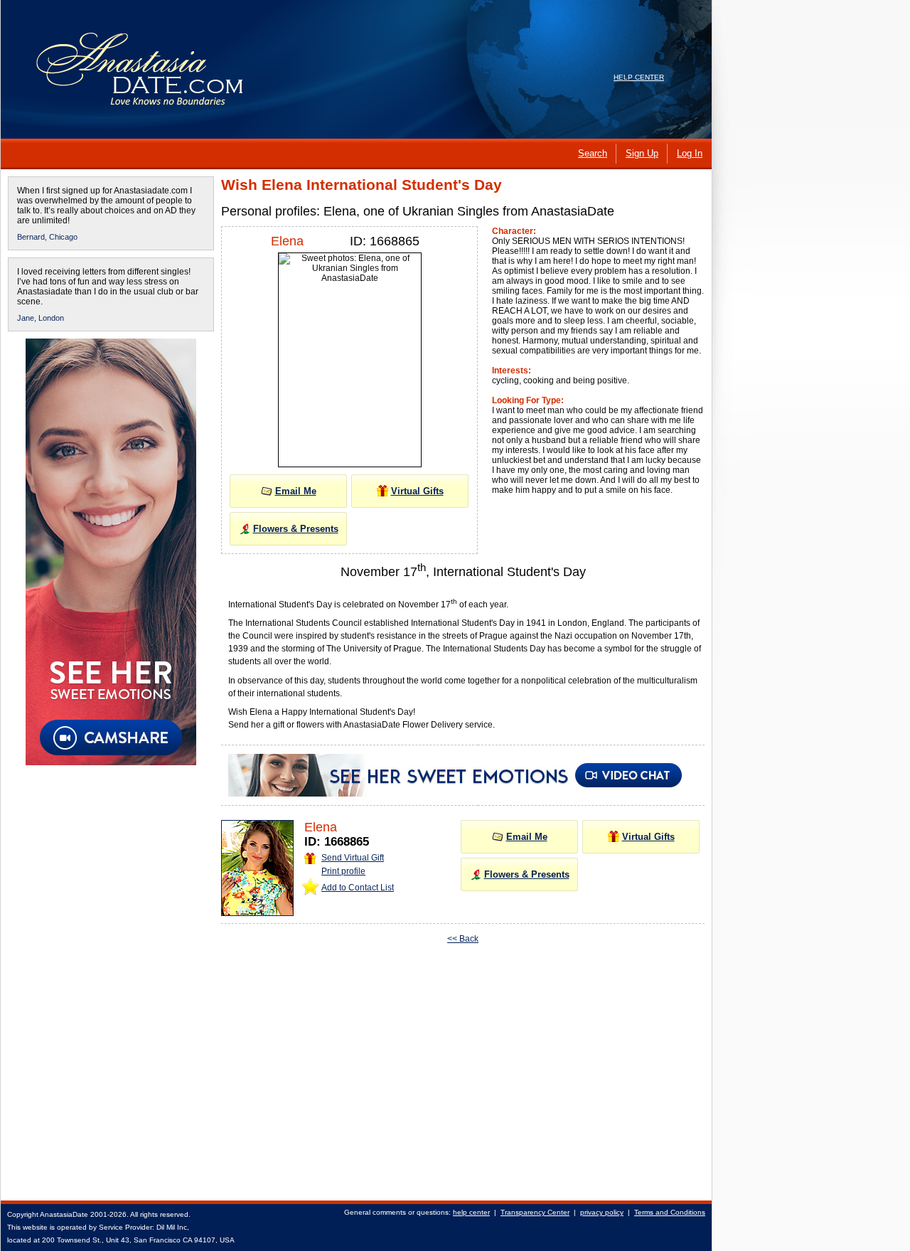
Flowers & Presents (295, 528)
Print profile (343, 871)
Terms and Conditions (669, 1212)
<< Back (462, 939)
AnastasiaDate (64, 1214)
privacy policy (601, 1212)
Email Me (295, 491)
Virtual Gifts (417, 491)
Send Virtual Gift (352, 858)
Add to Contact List (357, 888)
